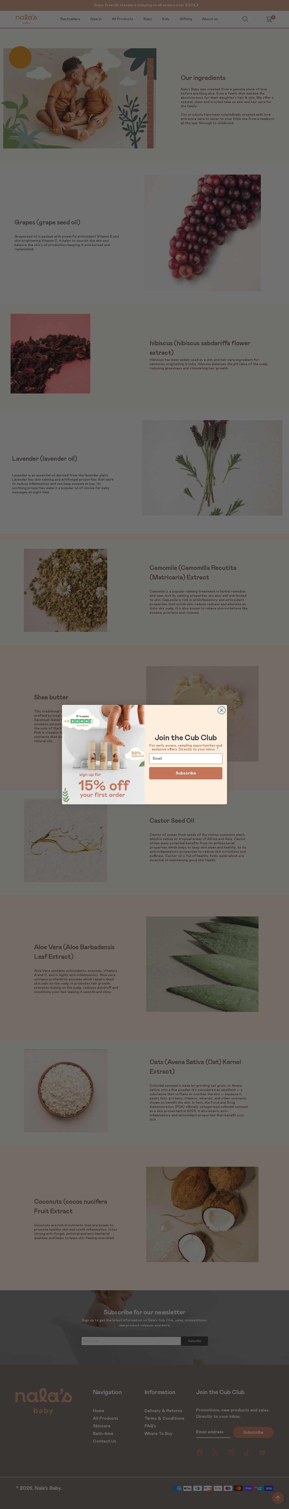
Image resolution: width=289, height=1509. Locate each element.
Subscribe (186, 773)
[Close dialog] (221, 710)
